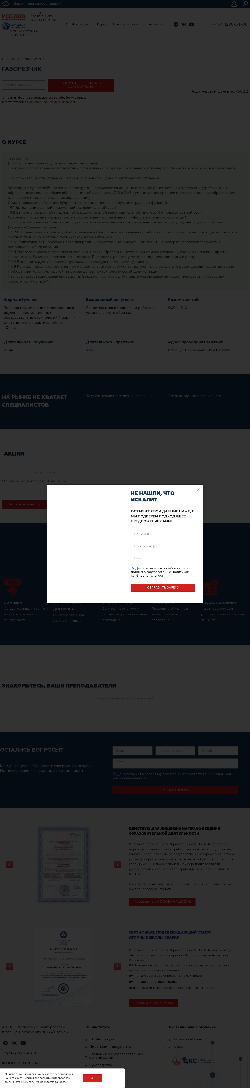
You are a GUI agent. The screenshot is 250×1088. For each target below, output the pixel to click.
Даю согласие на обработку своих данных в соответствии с (160, 572)
